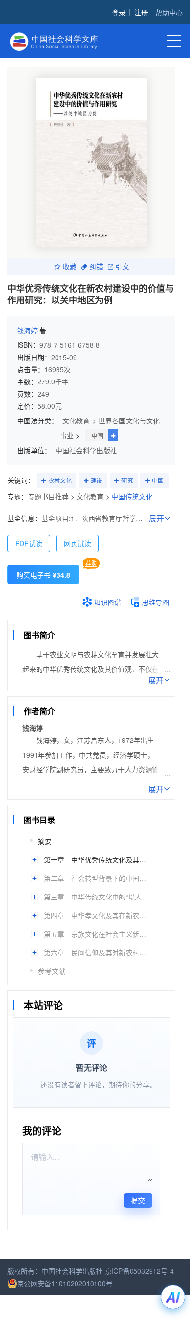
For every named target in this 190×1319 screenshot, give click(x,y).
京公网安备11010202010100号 (65, 1283)
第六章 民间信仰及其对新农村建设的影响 (97, 952)
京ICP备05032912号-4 (139, 1271)
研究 (127, 480)
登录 (119, 12)
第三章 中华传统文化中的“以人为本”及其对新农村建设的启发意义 (97, 896)
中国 (97, 435)
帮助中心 (169, 12)
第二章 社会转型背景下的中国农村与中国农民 (97, 878)
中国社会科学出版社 (86, 450)
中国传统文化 (132, 496)
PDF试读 (28, 543)
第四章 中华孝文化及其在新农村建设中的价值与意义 (97, 915)
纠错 (96, 266)
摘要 (45, 841)
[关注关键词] (43, 481)
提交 (138, 1200)
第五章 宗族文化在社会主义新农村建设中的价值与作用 (97, 934)
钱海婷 (27, 330)
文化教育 (76, 420)
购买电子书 (43, 575)
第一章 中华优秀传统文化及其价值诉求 (97, 859)
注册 (141, 12)
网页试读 (77, 543)
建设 (96, 480)
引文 (122, 266)
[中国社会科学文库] (63, 40)
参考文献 (51, 971)
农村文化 (60, 480)
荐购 (91, 563)
